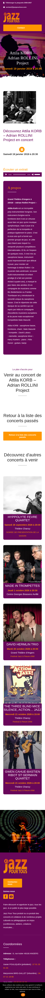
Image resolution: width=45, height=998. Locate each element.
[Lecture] (6, 174)
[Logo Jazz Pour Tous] (11, 13)
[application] (22, 174)
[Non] (42, 990)
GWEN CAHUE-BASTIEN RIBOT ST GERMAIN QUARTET (22, 775)
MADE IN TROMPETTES (22, 585)
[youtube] (11, 896)
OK (23, 995)
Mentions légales (22, 835)
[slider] (38, 174)
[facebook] (5, 896)
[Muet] (33, 174)
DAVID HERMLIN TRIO (22, 644)
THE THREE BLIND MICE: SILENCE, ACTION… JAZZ (22, 708)
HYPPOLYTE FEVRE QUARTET (22, 518)
